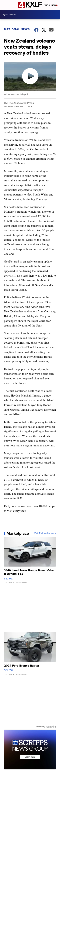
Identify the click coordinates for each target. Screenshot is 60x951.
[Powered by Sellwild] (51, 727)
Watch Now (50, 5)
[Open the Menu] (5, 5)
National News (17, 29)
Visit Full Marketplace (45, 533)
